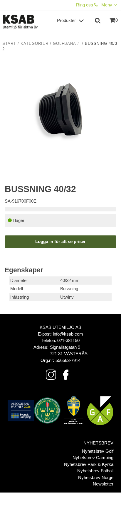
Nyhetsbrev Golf (97, 451)
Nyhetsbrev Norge (95, 477)
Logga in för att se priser (60, 241)
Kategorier (34, 44)
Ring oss (85, 4)
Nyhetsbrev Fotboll (95, 470)
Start (9, 44)
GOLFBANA (64, 44)
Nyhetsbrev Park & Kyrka (88, 464)
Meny (106, 4)
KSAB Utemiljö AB (60, 327)
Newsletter (103, 483)
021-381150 (68, 340)
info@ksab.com (68, 333)
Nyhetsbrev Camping (93, 457)
